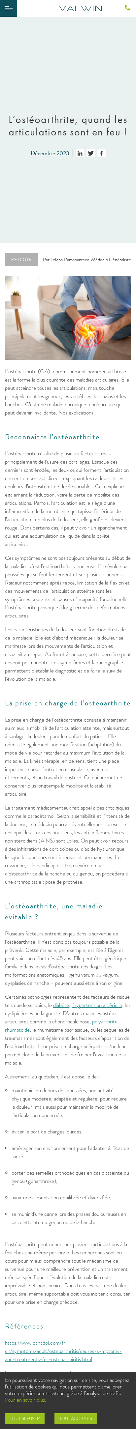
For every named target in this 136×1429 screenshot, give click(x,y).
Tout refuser (25, 1418)
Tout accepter (75, 1418)
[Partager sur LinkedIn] (80, 153)
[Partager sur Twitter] (90, 153)
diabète (61, 1005)
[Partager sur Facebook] (101, 153)
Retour (21, 259)
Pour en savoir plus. (25, 1400)
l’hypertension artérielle (97, 1005)
